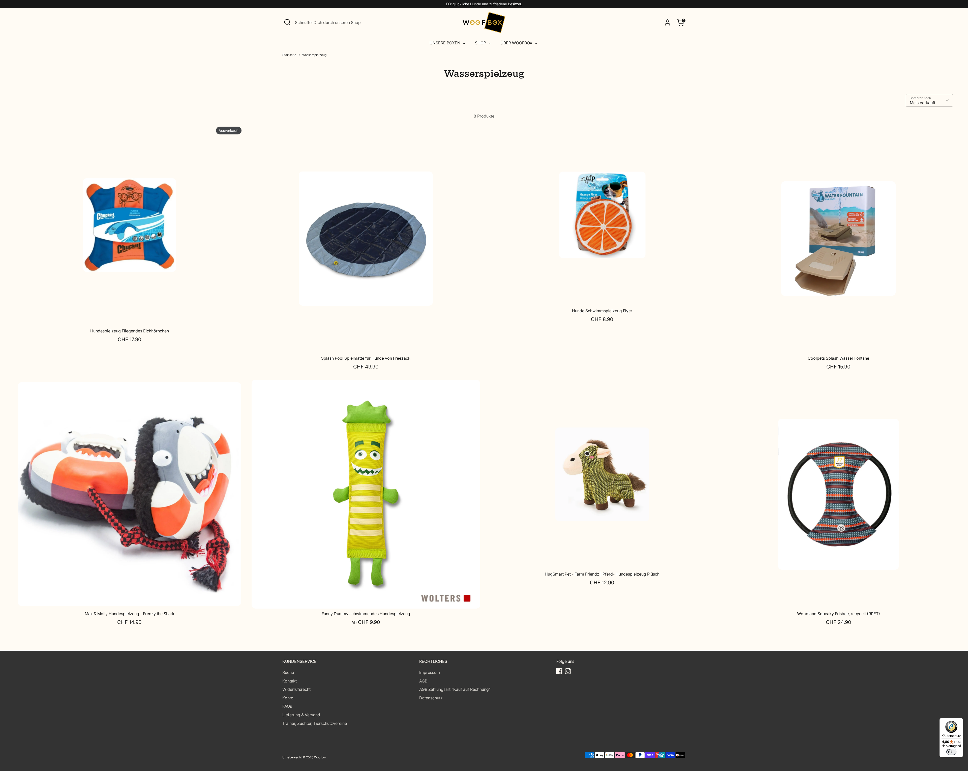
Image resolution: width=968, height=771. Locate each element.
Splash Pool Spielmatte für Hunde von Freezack (365, 358)
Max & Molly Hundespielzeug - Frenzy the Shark (129, 613)
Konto (287, 697)
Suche (288, 672)
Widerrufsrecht (296, 689)
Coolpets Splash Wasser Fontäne (838, 358)
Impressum (429, 672)
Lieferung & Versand (301, 714)
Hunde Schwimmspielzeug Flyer (602, 310)
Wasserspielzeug (314, 55)
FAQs (287, 706)
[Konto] (667, 22)
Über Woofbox (516, 42)
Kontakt (289, 680)
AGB (423, 680)
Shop (481, 42)
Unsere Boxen (445, 42)
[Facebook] (559, 671)
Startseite (289, 55)
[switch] (951, 752)
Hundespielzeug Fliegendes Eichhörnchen (129, 330)
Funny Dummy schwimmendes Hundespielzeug (366, 613)
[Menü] (960, 721)
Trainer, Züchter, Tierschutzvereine (314, 723)
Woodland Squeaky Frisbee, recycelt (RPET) (838, 613)
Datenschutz (431, 697)
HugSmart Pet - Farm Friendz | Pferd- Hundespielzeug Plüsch (602, 574)
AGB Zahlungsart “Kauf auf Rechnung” (455, 689)
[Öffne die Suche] (287, 22)
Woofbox (320, 757)
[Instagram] (568, 671)
